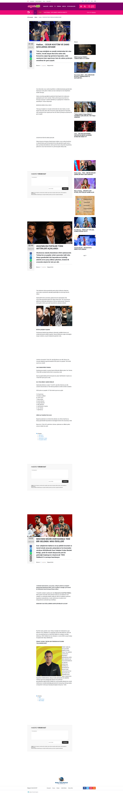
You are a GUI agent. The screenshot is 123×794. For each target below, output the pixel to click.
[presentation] (32, 12)
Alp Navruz (41, 435)
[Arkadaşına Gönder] (31, 61)
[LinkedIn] (31, 56)
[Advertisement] (54, 77)
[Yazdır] (31, 63)
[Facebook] (31, 52)
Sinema (59, 6)
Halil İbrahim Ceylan (43, 438)
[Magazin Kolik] (34, 6)
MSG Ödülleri (41, 700)
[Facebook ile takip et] (84, 788)
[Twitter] (31, 54)
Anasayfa (49, 788)
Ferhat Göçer (41, 699)
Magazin (45, 6)
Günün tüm (91, 12)
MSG (40, 697)
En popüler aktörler (43, 439)
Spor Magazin (71, 6)
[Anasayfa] (28, 1)
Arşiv (44, 1)
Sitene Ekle (49, 1)
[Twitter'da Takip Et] (89, 1)
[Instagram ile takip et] (91, 788)
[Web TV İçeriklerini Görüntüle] (92, 1)
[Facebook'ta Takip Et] (86, 1)
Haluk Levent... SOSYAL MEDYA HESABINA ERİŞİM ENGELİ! (57, 12)
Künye (53, 788)
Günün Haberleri (38, 1)
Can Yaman (41, 436)
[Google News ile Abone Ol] (83, 1)
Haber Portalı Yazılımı (33, 792)
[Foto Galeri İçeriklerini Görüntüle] (95, 1)
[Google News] (44, 65)
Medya (64, 6)
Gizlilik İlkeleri (64, 788)
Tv (55, 6)
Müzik (51, 6)
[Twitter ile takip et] (87, 788)
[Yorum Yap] (31, 66)
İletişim (58, 788)
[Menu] (81, 6)
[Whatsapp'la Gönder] (31, 59)
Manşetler (32, 1)
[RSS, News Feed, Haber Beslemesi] (94, 788)
